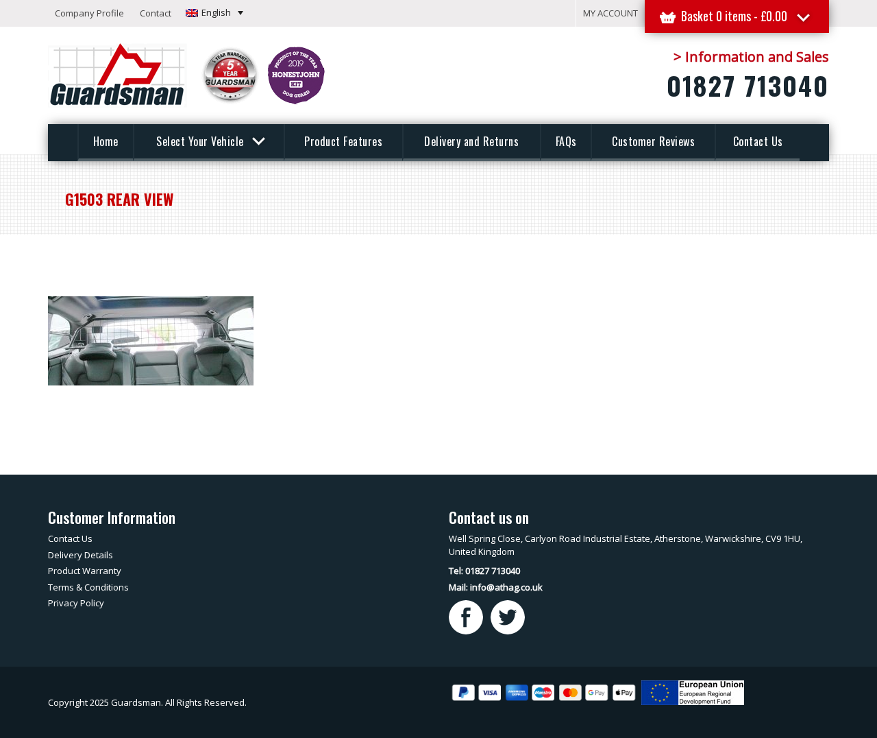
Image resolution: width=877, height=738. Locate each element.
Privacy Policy (76, 603)
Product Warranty (84, 570)
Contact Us (758, 141)
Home (106, 141)
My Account (610, 13)
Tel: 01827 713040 (484, 570)
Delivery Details (80, 555)
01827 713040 (748, 85)
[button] (214, 12)
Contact (155, 13)
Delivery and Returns (471, 141)
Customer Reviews (653, 141)
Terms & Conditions (88, 587)
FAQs (566, 141)
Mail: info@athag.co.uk (496, 587)
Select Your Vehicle (201, 141)
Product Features (343, 141)
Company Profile (89, 13)
